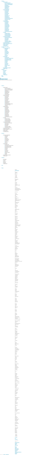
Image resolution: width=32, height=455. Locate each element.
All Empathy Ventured (4, 78)
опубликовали (17, 170)
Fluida (4, 454)
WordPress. (7, 454)
